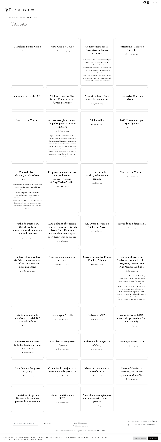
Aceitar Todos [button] (153, 438)
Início (11, 17)
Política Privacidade (80, 426)
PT (153, 3)
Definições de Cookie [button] (140, 438)
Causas (28, 17)
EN (156, 3)
